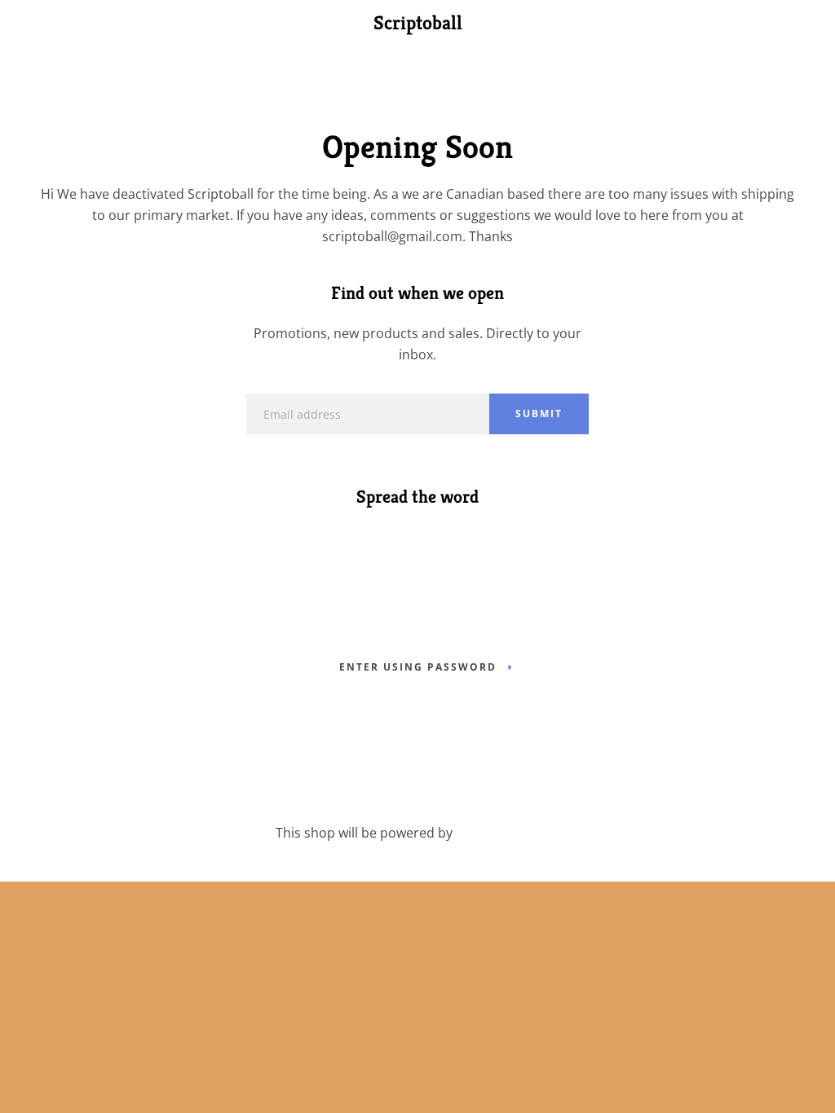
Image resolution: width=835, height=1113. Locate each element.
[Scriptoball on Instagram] (417, 537)
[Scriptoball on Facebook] (386, 537)
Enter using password (418, 667)
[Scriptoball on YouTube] (448, 537)
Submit (539, 413)
